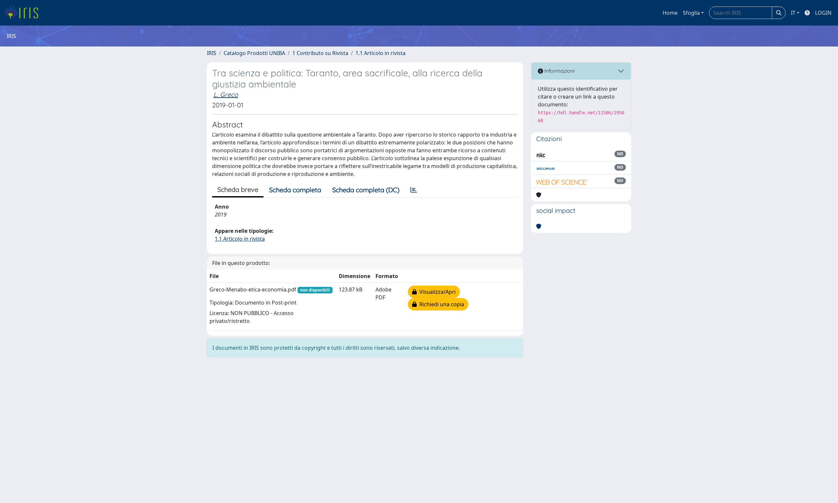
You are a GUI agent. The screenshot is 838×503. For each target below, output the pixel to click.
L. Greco (225, 94)
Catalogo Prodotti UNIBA (254, 53)
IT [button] (793, 12)
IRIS (211, 53)
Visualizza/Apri (436, 291)
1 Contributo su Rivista (320, 53)
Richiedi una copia (440, 304)
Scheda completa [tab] (295, 190)
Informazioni (558, 70)
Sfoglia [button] (691, 12)
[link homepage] (24, 13)
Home (670, 12)
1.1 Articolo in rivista (380, 53)
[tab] (414, 190)
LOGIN (823, 12)
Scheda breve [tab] (237, 189)
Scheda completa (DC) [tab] (365, 190)
